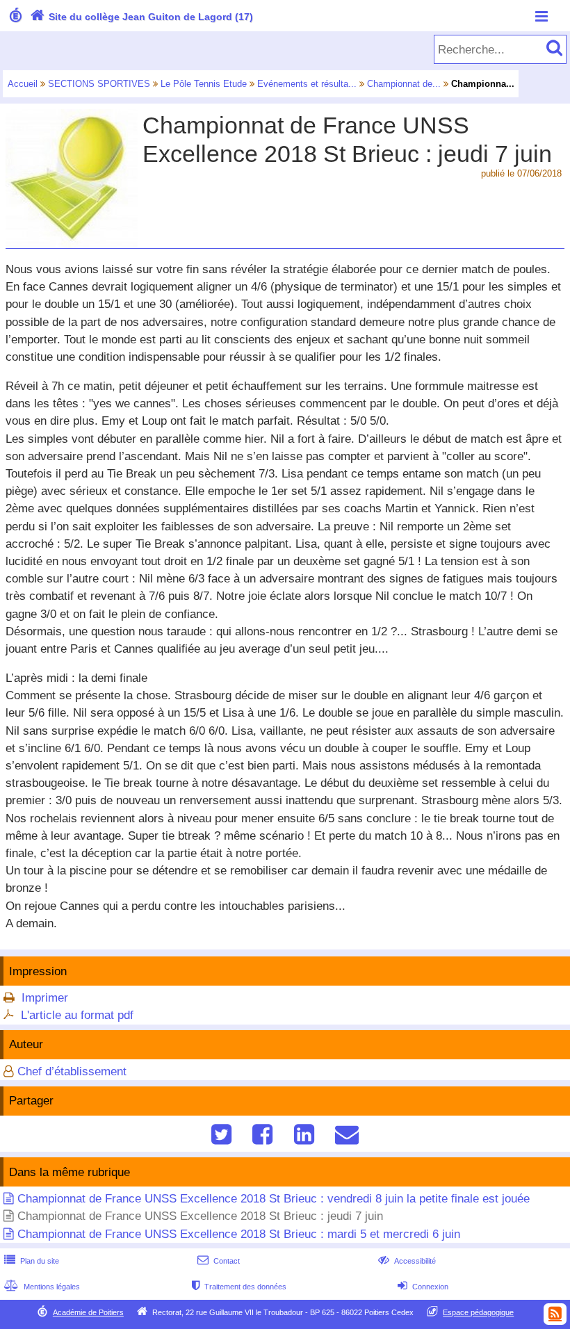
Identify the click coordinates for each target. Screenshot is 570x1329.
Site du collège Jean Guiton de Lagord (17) (141, 16)
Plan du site (31, 1261)
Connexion (423, 1286)
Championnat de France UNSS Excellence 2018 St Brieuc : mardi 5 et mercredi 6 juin (238, 1234)
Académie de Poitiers (88, 1312)
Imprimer (45, 997)
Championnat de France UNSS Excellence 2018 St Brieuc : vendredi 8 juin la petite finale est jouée (273, 1198)
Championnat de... (404, 84)
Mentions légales (42, 1286)
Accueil (23, 84)
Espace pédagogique (478, 1312)
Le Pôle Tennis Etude (204, 84)
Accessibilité (407, 1261)
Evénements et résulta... (307, 84)
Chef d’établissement (72, 1071)
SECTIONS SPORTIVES (99, 84)
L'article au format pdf (77, 1015)
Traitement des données (239, 1286)
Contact (218, 1261)
